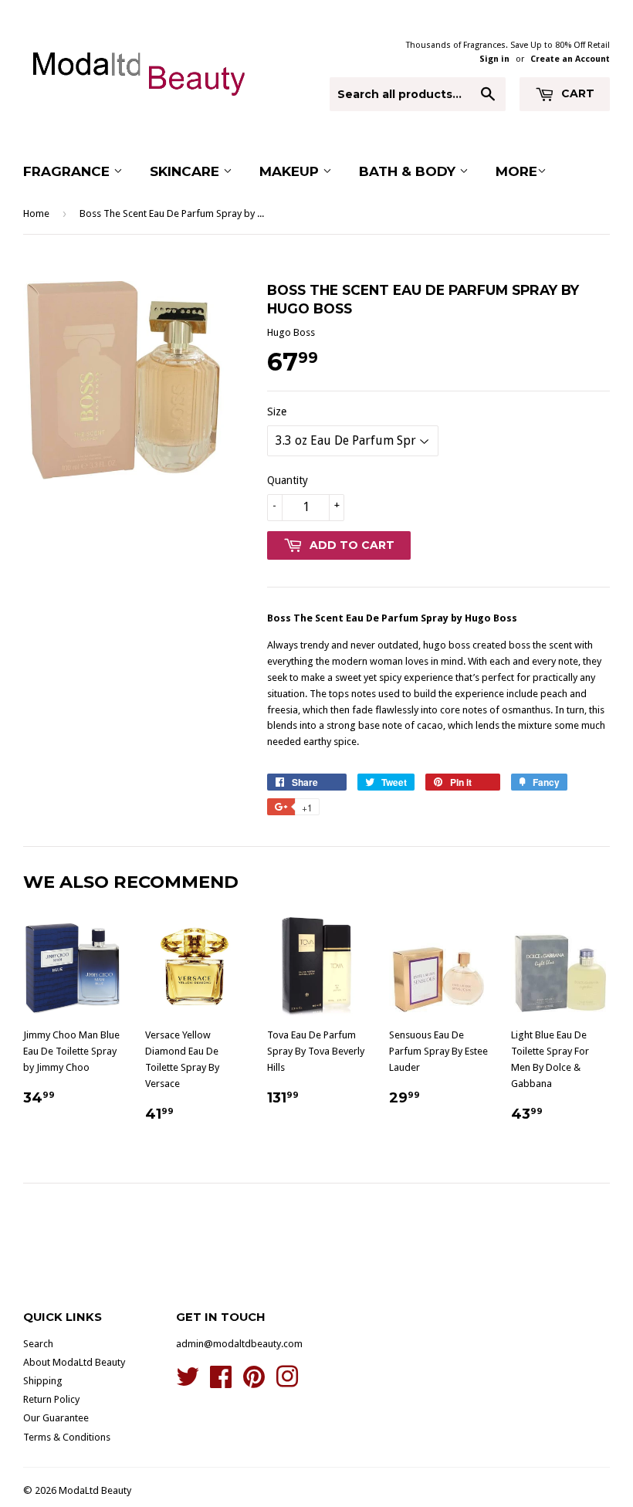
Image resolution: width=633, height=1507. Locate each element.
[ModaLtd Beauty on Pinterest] (254, 1382)
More (516, 171)
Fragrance (68, 171)
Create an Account (570, 59)
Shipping (43, 1381)
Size (276, 411)
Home (36, 213)
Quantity (287, 480)
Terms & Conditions (66, 1437)
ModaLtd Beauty (95, 1490)
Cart (576, 93)
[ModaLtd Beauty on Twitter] (187, 1382)
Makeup (291, 171)
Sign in (494, 59)
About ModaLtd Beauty (74, 1362)
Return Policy (51, 1399)
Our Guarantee (56, 1418)
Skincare (186, 171)
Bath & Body (409, 171)
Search (38, 1344)
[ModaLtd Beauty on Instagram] (287, 1382)
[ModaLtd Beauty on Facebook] (220, 1382)
